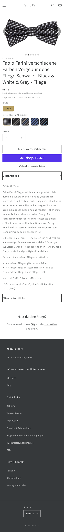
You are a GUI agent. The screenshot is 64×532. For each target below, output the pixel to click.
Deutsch (30, 513)
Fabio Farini (35, 526)
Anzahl (5, 131)
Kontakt (11, 470)
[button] (4, 5)
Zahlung (11, 405)
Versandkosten (14, 413)
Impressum (13, 420)
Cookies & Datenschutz (19, 428)
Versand (14, 93)
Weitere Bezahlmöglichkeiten (32, 166)
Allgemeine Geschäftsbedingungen (25, 435)
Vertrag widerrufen (17, 485)
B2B (9, 450)
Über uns (11, 377)
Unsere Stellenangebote (19, 357)
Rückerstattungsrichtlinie (20, 442)
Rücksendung (14, 478)
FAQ (33, 324)
